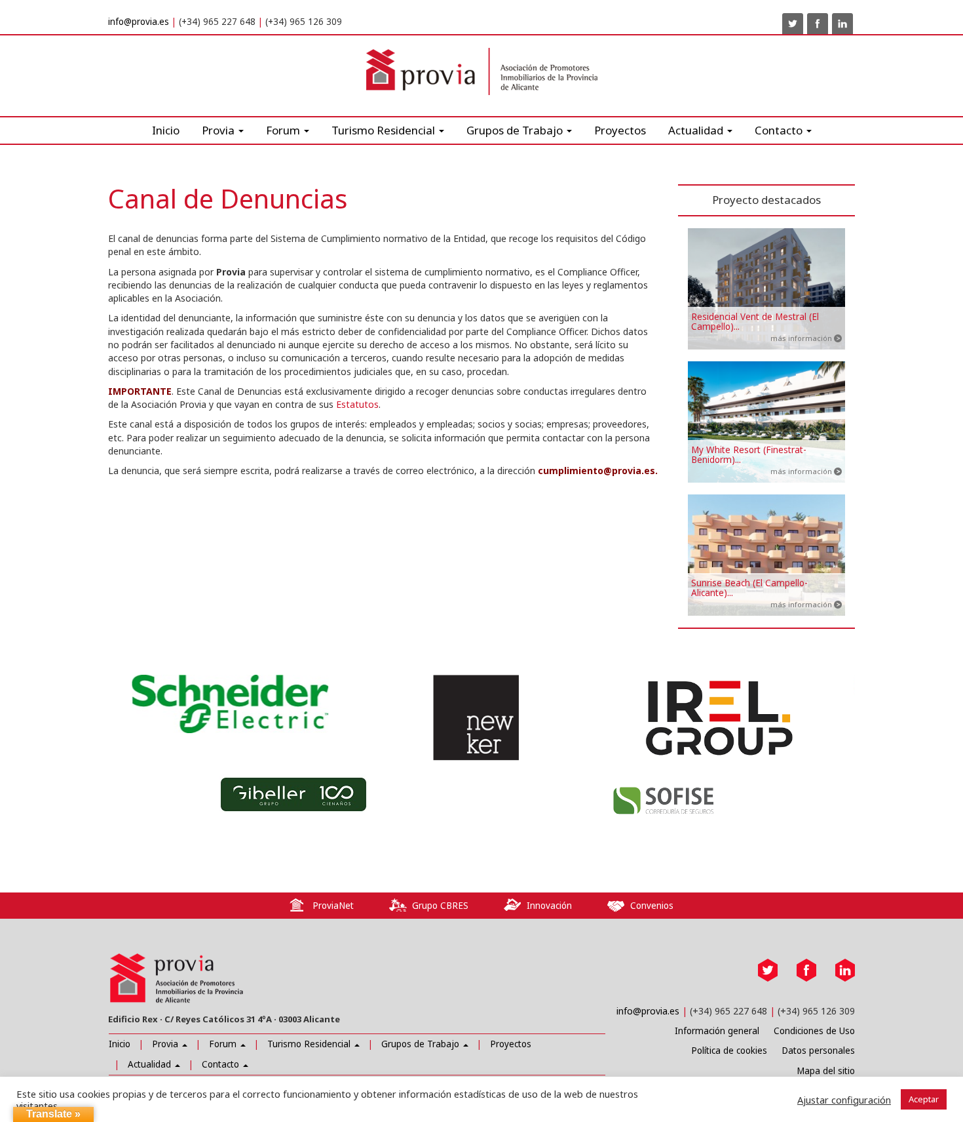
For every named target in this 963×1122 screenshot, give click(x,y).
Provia (166, 1044)
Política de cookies (729, 1050)
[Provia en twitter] (792, 23)
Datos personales (818, 1050)
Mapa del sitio (826, 1071)
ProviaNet (333, 906)
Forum (284, 130)
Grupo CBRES (440, 906)
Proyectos (620, 130)
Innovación (549, 906)
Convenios (651, 906)
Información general (717, 1031)
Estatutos (357, 404)
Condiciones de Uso (814, 1031)
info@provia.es (138, 22)
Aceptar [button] (924, 1099)
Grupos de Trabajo (421, 1044)
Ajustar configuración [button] (844, 1100)
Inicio (165, 130)
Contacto (222, 1064)
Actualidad (697, 130)
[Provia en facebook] (817, 23)
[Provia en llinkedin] (842, 23)
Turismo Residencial (384, 130)
